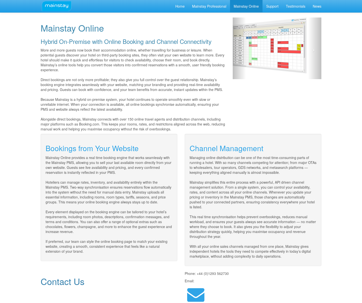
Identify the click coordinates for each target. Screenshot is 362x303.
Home (180, 6)
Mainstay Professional (209, 6)
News (317, 6)
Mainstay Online (246, 6)
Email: (189, 280)
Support (272, 6)
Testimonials (295, 6)
